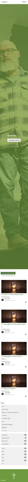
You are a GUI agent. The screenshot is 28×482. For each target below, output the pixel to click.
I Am (3, 421)
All (2, 463)
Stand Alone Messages (7, 424)
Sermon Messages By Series (8, 275)
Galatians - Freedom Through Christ (10, 412)
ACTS (3, 406)
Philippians (4, 427)
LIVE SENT (4, 415)
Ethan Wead (14, 441)
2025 (14, 451)
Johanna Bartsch (14, 438)
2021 (14, 457)
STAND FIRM (5, 409)
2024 (14, 454)
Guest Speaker (14, 444)
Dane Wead (14, 435)
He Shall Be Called (6, 418)
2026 (14, 448)
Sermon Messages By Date (8, 273)
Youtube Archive (14, 140)
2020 (14, 460)
